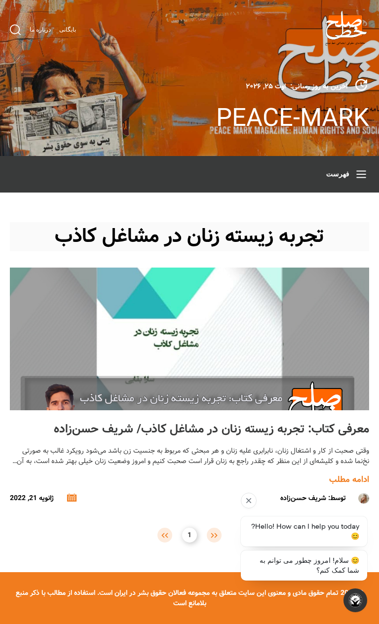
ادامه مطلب (349, 479)
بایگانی (67, 29)
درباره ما (40, 29)
